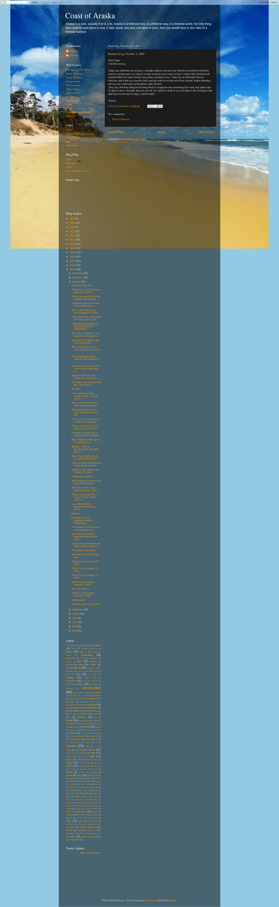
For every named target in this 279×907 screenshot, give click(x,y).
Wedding (80, 830)
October (76, 281)
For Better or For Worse (78, 70)
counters (69, 696)
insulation (79, 750)
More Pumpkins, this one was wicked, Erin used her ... (86, 349)
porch (77, 787)
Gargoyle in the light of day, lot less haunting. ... (85, 341)
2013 (72, 231)
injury (68, 750)
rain (81, 790)
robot (96, 793)
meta (99, 766)
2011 (72, 240)
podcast (93, 784)
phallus (79, 781)
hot (96, 742)
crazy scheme (82, 696)
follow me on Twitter (90, 853)
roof (67, 796)
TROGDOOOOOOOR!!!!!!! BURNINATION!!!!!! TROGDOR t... (85, 326)
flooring (86, 724)
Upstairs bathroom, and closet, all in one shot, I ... (86, 376)
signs (68, 803)
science (78, 796)
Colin (68, 159)
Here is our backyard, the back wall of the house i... (86, 404)
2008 (72, 252)
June (75, 622)
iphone (83, 753)
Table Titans (72, 89)
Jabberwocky (78, 600)
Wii (89, 830)
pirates (89, 781)
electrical (82, 711)
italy (93, 752)
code (68, 684)
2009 (72, 248)
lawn (96, 760)
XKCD (69, 108)
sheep (77, 800)
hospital (87, 742)
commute (93, 684)
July (74, 618)
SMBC (69, 105)
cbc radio (92, 674)
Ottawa (98, 775)
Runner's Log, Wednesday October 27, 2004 (85, 470)
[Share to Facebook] (158, 106)
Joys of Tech (72, 93)
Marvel (69, 766)
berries (69, 662)
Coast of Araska (90, 15)
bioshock (93, 662)
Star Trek (69, 812)
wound (69, 840)
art (82, 648)
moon (95, 769)
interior (91, 749)
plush (83, 784)
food (68, 727)
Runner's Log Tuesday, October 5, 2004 (83, 594)
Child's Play (90, 678)
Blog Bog (70, 163)
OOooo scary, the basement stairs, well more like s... (86, 544)
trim (89, 821)
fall (95, 717)
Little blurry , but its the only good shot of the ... (86, 290)
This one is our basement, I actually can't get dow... (85, 420)
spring (78, 809)
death (71, 699)
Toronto (79, 818)
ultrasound (70, 824)
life (80, 763)
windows (97, 830)
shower (87, 800)
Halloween (80, 736)
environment (74, 714)
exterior (81, 717)
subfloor (69, 815)
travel (80, 821)
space (95, 806)
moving (93, 772)
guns (98, 733)
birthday (69, 664)
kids (92, 756)
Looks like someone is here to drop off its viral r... (85, 304)
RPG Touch (72, 145)
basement (86, 654)
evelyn (95, 714)
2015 (72, 223)
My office (76, 389)
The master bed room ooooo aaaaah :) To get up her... (85, 396)
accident (77, 645)
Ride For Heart (73, 793)
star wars (81, 811)
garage (98, 730)
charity (70, 677)
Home (161, 132)
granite (90, 733)
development (92, 699)
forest (75, 727)
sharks (69, 800)
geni (82, 733)
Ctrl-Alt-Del (71, 97)
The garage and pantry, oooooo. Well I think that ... (85, 359)
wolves (98, 833)
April (74, 631)
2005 (72, 265)
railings (72, 790)
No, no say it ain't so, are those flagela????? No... (85, 311)
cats (77, 674)
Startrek (95, 812)
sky (87, 803)
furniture (72, 730)
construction (91, 688)
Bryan (77, 667)
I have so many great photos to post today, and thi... (86, 464)
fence (92, 721)
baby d (83, 652)
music (69, 775)
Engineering (95, 711)
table (78, 815)
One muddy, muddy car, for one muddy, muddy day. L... (85, 368)
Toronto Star (72, 138)
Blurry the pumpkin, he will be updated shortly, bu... (85, 457)
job (83, 756)
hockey (77, 742)
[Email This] (148, 106)
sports (68, 808)
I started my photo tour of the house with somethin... (86, 434)
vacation (90, 824)
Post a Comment (120, 119)
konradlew (150, 900)
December (77, 273)
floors (95, 724)
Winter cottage (74, 833)
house (71, 746)
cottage (94, 693)
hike (96, 739)
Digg (68, 141)
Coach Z (94, 681)
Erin (85, 714)
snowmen (86, 806)
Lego (69, 762)
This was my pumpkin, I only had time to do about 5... (86, 334)
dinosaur (70, 702)
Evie (68, 717)
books (93, 664)
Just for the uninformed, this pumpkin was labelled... (86, 297)
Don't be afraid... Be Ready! (86, 604)
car (87, 671)
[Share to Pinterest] (161, 106)
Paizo (69, 130)
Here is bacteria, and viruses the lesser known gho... (86, 318)
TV (96, 821)
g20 (81, 730)
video (72, 827)
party (89, 778)
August (76, 614)
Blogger (173, 900)
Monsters (83, 769)
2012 (72, 235)
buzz (89, 668)
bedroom (93, 658)
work (72, 836)
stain (86, 809)
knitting (80, 759)
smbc (68, 806)
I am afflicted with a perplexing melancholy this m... (84, 506)
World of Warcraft (90, 837)
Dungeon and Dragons (85, 708)
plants (98, 781)
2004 (72, 269)
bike (79, 661)
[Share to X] (155, 106)
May (74, 626)
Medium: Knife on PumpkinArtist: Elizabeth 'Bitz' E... (85, 449)
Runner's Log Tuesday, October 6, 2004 (83, 583)
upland (80, 824)
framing (85, 726)
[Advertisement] (80, 871)
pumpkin (86, 787)
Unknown (74, 51)
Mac (95, 763)
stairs (95, 808)
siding (95, 800)
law (88, 760)
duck (68, 708)
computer (69, 688)
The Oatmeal (72, 101)
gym (70, 736)
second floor (92, 796)
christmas (71, 681)
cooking (85, 693)
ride (96, 790)
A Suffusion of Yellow (82, 476)
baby (69, 651)
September (78, 609)
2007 (72, 256)
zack (77, 840)
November (77, 277)
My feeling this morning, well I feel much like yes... (86, 482)
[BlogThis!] (152, 106)
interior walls (71, 753)
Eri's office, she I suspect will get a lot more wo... (86, 383)
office (90, 775)
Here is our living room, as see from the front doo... (85, 427)
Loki (87, 763)
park (81, 778)
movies (81, 772)
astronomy (93, 648)
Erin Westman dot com (77, 171)
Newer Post (116, 132)
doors (84, 705)
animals (87, 645)
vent (99, 824)
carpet (95, 671)
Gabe (69, 167)
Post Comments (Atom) (134, 139)
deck (80, 699)
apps (74, 648)
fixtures (77, 724)
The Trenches (73, 85)
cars (68, 674)
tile (70, 818)
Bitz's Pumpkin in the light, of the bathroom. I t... (86, 441)
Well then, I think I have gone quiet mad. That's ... (86, 489)
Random (76, 513)
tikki (99, 815)
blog (80, 664)
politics (68, 787)
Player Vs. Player (74, 74)
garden (72, 733)
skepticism (78, 803)
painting (72, 778)
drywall (93, 704)
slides (95, 803)
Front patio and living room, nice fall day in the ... (86, 528)
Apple (98, 645)
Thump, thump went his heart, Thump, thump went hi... (84, 497)
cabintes (97, 668)
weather (69, 830)
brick (68, 668)
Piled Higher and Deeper (78, 112)
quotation (97, 787)
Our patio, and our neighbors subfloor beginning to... (82, 520)
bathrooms (70, 658)
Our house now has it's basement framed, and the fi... (84, 536)
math (81, 766)
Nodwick (70, 116)
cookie (75, 693)
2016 (72, 218)
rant (88, 790)
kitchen (69, 759)
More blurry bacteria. (82, 285)
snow (76, 806)
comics (79, 684)
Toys (68, 820)
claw (84, 681)
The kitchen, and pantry (84, 550)
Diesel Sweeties (74, 77)
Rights (86, 793)
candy (79, 671)
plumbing (73, 784)
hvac (87, 746)
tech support (89, 815)
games (89, 730)
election (70, 711)
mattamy (89, 766)
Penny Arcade (73, 81)
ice (96, 747)
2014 (72, 227)
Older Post (205, 132)
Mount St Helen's (80, 589)
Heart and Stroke (73, 739)
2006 (72, 261)
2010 (72, 244)
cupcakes (96, 695)
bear (82, 658)
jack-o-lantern (71, 756)
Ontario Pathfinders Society (80, 134)
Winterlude (88, 833)
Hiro (67, 742)
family (69, 720)
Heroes (88, 739)
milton (72, 769)
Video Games (87, 827)
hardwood (93, 736)
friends (98, 727)
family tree (83, 721)
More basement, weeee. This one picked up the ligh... (84, 412)
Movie (69, 772)
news (79, 775)
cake (71, 671)
